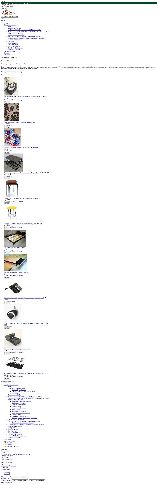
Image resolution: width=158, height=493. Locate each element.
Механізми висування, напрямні (22, 401)
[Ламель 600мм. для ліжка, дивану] (15, 246)
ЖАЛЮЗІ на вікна (14, 46)
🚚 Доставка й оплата (11, 446)
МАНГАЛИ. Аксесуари (19, 436)
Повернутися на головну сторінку (11, 72)
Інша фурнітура (16, 414)
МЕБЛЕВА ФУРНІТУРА (15, 33)
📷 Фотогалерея (9, 441)
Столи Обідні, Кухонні (19, 390)
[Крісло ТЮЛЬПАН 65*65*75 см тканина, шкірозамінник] (11, 95)
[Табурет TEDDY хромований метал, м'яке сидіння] (11, 222)
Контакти (7, 54)
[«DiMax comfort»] (8, 15)
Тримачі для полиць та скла (20, 416)
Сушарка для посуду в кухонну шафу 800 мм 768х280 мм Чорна (24, 373)
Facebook (7, 474)
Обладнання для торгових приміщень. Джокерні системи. (26, 38)
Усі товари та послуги (7, 381)
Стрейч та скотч (13, 44)
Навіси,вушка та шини (19, 411)
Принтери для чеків (14, 49)
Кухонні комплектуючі (19, 404)
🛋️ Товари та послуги (11, 385)
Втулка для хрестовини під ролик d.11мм (17, 349)
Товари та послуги (10, 25)
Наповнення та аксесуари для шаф (22, 423)
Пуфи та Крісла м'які (18, 388)
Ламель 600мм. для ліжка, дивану (14, 247)
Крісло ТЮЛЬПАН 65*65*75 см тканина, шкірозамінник (22, 96)
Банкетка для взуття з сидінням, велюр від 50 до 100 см (21, 173)
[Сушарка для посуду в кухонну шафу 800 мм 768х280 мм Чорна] (15, 372)
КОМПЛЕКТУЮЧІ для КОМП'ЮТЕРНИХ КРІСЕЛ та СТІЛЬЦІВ (28, 31)
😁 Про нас (8, 443)
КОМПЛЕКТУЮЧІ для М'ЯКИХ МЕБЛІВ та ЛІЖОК (24, 30)
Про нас (6, 53)
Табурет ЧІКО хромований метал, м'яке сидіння (19, 198)
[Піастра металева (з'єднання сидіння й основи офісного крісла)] (14, 296)
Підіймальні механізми (19, 403)
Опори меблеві (16, 406)
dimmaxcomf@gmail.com (8, 466)
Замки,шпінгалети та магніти (21, 413)
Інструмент (11, 41)
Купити (7, 101)
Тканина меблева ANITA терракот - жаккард (18, 122)
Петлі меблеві (16, 409)
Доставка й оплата (10, 51)
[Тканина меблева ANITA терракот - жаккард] (11, 120)
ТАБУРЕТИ (15, 393)
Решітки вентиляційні (15, 40)
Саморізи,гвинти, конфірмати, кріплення (24, 418)
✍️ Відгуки (8, 444)
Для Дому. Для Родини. (15, 48)
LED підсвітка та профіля (16, 35)
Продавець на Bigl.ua (7, 478)
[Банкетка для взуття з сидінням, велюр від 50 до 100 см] (13, 171)
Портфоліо (7, 439)
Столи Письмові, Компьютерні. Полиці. (24, 391)
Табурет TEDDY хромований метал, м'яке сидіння (20, 223)
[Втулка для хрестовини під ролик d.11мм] (13, 347)
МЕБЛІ (10, 26)
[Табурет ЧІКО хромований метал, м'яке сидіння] (12, 196)
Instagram (7, 472)
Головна (7, 23)
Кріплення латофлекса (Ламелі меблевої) (17, 272)
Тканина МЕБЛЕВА (14, 28)
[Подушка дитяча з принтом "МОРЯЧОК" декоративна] (12, 146)
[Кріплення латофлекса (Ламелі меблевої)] (15, 271)
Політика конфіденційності (36, 480)
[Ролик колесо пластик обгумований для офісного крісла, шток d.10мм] (12, 321)
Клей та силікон (13, 43)
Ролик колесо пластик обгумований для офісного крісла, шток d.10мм (26, 323)
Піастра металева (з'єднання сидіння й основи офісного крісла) (24, 298)
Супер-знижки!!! (24, 3)
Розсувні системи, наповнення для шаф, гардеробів (24, 36)
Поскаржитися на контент (20, 480)
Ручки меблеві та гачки (19, 408)
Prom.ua (24, 477)
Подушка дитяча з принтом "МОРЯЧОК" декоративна (21, 147)
